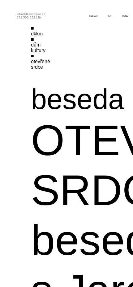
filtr (109, 16)
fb (39, 17)
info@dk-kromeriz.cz (31, 14)
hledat (93, 16)
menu (125, 16)
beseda (77, 99)
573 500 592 (26, 17)
